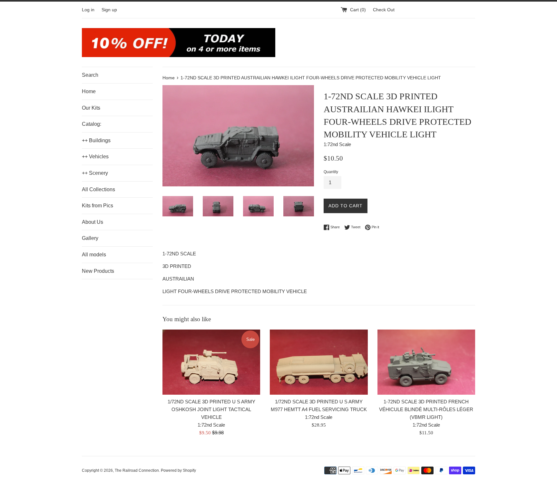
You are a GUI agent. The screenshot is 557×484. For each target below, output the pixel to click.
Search (90, 75)
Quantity (331, 172)
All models (94, 254)
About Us (92, 222)
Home (89, 91)
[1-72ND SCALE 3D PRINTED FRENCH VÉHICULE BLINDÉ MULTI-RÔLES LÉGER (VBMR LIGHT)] (426, 362)
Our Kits (91, 108)
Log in (88, 9)
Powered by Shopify (178, 470)
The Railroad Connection (137, 470)
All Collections (98, 189)
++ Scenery (95, 173)
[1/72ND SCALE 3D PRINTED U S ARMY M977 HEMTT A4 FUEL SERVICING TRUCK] (318, 362)
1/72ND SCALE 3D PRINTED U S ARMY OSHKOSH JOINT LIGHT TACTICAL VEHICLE (211, 409)
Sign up (109, 9)
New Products (98, 271)
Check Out (384, 9)
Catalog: (91, 124)
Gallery (90, 238)
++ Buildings (96, 140)
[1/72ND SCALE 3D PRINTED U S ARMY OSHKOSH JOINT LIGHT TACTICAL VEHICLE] (211, 362)
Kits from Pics (97, 205)
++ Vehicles (95, 156)
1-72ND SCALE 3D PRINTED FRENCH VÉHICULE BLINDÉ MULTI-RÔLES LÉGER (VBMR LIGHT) (426, 409)
